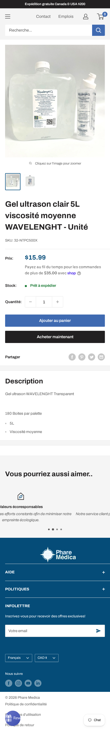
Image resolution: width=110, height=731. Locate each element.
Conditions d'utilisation (23, 715)
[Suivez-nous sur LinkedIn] (37, 683)
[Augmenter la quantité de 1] (57, 301)
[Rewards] (12, 718)
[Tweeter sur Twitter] (91, 357)
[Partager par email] (101, 357)
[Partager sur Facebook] (72, 357)
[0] (100, 16)
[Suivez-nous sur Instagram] (18, 683)
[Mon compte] (85, 16)
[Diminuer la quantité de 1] (30, 301)
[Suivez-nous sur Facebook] (8, 683)
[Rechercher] (98, 30)
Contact (43, 16)
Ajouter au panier (55, 320)
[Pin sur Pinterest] (81, 357)
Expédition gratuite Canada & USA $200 (55, 4)
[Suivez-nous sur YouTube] (28, 683)
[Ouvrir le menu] (7, 16)
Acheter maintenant (55, 337)
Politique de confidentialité (26, 704)
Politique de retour (19, 725)
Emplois (65, 16)
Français (14, 658)
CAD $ (42, 658)
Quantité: (13, 302)
